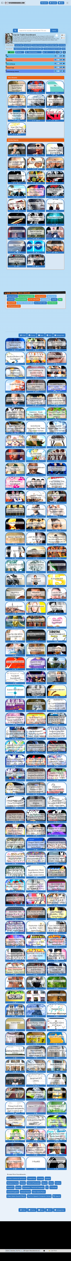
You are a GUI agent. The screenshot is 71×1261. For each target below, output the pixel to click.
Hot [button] (50, 335)
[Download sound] (58, 56)
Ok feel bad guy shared (12, 71)
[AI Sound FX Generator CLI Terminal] (22, 1251)
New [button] (41, 335)
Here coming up (10, 64)
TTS (18, 1250)
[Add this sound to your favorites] (63, 56)
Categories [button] (60, 335)
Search (54, 30)
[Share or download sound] (55, 56)
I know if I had (10, 67)
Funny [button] (33, 335)
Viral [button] (23, 335)
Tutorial (12, 52)
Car (7, 56)
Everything (9, 60)
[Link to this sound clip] (61, 56)
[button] (56, 35)
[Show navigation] (67, 2)
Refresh (21, 52)
